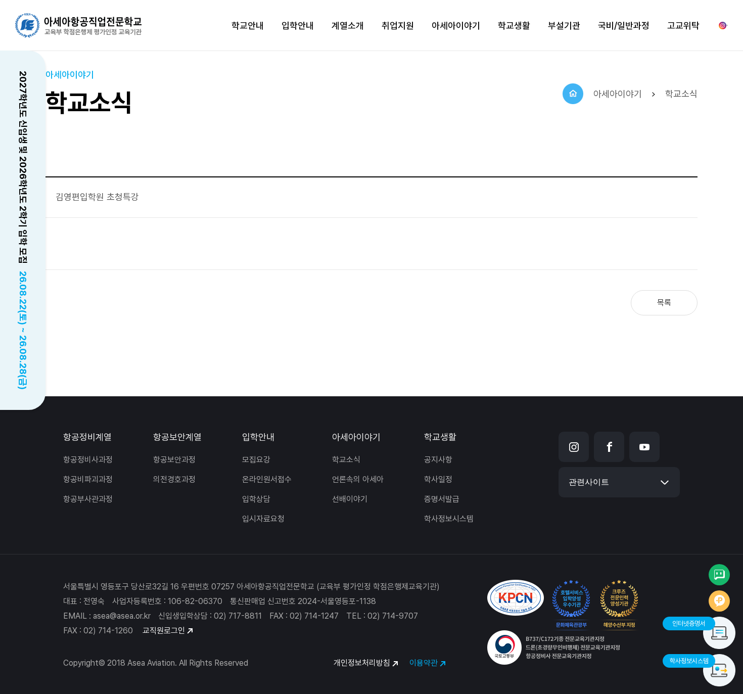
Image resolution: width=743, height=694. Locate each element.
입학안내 (298, 25)
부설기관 (564, 25)
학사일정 (438, 479)
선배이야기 (349, 499)
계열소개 (348, 25)
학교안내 (247, 25)
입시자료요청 (263, 519)
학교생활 (514, 25)
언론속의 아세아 (358, 479)
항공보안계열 (177, 437)
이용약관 (423, 663)
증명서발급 (441, 499)
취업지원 (398, 25)
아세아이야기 (456, 25)
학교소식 (346, 460)
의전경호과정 (174, 479)
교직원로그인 (164, 630)
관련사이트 (589, 482)
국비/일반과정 (623, 25)
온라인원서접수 (267, 479)
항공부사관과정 (88, 499)
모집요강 (256, 460)
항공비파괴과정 (88, 479)
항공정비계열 (87, 437)
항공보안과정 (174, 460)
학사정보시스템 (449, 519)
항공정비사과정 (88, 460)
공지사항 (438, 460)
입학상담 (256, 499)
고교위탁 (683, 25)
